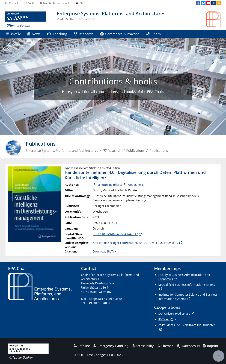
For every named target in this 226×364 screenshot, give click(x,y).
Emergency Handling (113, 346)
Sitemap (167, 346)
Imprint (212, 346)
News (36, 33)
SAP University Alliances (174, 314)
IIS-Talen (164, 319)
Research (86, 33)
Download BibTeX (104, 251)
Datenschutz (191, 346)
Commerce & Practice (122, 33)
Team (156, 33)
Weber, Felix (135, 185)
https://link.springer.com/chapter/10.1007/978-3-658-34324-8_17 (135, 243)
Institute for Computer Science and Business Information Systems (188, 297)
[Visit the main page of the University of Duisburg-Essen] (25, 19)
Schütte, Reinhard (109, 185)
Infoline (84, 346)
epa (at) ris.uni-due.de (107, 299)
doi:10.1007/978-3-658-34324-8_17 (115, 234)
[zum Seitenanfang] (218, 356)
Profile (16, 33)
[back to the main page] (213, 19)
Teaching (60, 33)
